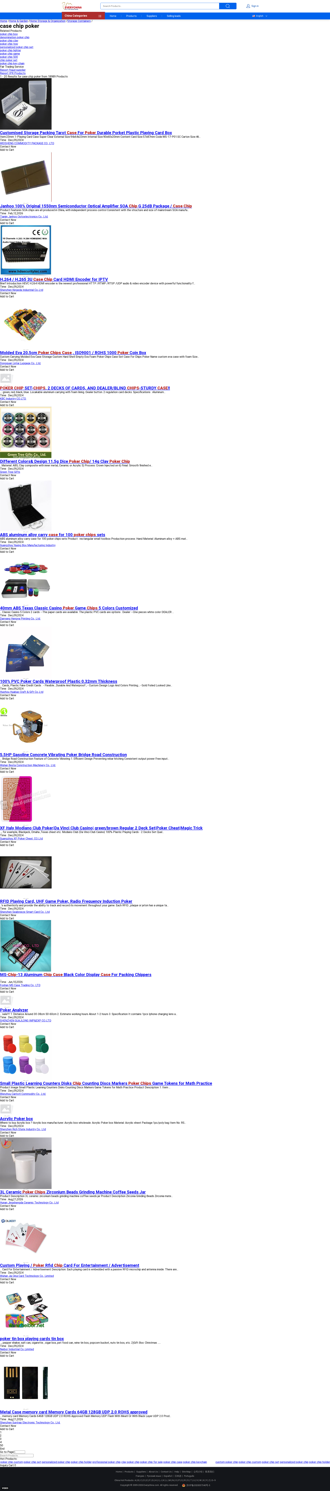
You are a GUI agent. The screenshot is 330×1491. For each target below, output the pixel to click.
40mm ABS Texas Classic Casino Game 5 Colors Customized (69, 608)
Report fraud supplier (13, 70)
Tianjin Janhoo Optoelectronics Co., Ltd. (24, 216)
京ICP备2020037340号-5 (198, 1485)
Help (176, 1472)
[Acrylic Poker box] (7, 1114)
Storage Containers (79, 21)
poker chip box (9, 34)
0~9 (214, 1480)
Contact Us (166, 1472)
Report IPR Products (13, 73)
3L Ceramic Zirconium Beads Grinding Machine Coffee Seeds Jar (73, 1192)
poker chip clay (9, 40)
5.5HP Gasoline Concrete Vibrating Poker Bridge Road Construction (63, 754)
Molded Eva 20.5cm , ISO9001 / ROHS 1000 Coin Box (73, 352)
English (259, 16)
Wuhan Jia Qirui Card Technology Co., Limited (27, 1276)
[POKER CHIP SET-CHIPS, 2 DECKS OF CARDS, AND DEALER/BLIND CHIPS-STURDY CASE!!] (7, 384)
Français (140, 1476)
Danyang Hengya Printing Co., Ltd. (20, 618)
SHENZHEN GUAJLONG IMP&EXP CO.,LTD (25, 1020)
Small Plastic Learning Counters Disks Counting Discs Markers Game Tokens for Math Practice (106, 1083)
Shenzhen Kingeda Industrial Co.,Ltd (21, 290)
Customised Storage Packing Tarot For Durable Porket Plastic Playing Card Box (86, 132)
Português (189, 1476)
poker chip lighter (10, 50)
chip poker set (8, 60)
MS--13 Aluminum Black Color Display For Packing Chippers (75, 974)
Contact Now (8, 146)
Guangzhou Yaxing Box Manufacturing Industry (28, 545)
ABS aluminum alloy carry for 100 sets (52, 534)
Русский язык (154, 1476)
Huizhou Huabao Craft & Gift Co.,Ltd (21, 692)
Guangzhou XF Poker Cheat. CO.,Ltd (21, 838)
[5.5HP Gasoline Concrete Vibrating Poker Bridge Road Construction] (26, 750)
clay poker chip (121, 1462)
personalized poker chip (46, 1462)
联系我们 (209, 1472)
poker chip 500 (9, 57)
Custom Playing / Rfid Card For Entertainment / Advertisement (69, 1265)
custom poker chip (217, 1462)
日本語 (178, 1476)
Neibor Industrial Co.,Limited (17, 1349)
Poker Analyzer (14, 1010)
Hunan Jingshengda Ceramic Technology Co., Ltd (29, 1202)
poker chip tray (9, 44)
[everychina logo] (71, 6)
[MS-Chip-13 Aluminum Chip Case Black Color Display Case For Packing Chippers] (26, 970)
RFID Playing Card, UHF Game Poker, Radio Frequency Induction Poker (66, 901)
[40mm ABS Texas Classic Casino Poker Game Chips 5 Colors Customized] (26, 604)
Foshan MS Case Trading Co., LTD (20, 985)
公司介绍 (198, 1472)
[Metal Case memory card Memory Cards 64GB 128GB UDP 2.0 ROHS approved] (26, 1408)
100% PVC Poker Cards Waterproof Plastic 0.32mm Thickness (58, 681)
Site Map (186, 1472)
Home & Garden (18, 21)
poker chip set (22, 1462)
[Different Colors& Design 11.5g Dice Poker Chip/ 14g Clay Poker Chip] (26, 457)
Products (131, 16)
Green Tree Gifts (10, 472)
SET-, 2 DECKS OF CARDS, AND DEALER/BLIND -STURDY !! (85, 388)
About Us (153, 1472)
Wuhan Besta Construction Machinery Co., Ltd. (28, 765)
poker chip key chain (12, 63)
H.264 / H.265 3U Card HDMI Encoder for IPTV (54, 279)
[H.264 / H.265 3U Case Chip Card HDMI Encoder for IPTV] (26, 275)
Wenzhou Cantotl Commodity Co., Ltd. (23, 1094)
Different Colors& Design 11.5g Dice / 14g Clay (65, 461)
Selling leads (174, 16)
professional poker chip (97, 1462)
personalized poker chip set (16, 47)
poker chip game (10, 53)
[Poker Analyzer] (7, 1006)
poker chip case (163, 1462)
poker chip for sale (141, 1462)
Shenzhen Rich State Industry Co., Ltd (23, 1129)
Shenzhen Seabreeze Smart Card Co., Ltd (25, 912)
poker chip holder (71, 1462)
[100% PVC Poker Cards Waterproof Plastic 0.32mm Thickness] (26, 677)
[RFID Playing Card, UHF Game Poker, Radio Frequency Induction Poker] (26, 897)
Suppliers (152, 16)
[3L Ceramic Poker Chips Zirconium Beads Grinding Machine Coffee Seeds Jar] (26, 1188)
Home (113, 16)
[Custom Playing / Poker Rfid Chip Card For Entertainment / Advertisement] (26, 1261)
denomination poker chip (14, 37)
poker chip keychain (185, 1462)
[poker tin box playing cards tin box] (26, 1334)
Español (168, 1476)
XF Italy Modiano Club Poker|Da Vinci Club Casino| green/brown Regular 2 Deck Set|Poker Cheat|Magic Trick (101, 828)
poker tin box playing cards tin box (32, 1338)
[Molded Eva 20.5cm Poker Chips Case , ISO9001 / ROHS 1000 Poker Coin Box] (26, 348)
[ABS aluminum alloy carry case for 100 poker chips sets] (26, 530)
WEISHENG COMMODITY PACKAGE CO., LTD (27, 143)
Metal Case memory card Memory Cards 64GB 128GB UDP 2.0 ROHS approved (73, 1412)
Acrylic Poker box (16, 1118)
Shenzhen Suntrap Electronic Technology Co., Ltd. (30, 1422)
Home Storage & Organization (47, 21)
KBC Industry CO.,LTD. (13, 398)
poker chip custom (240, 1462)
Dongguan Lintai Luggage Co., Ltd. (20, 363)
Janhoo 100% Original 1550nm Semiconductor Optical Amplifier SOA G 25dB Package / (96, 206)
